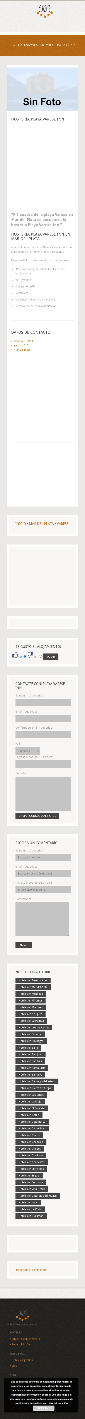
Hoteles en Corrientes (31, 1162)
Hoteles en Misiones (30, 1007)
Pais (17, 743)
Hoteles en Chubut (30, 1148)
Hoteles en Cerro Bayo (32, 1128)
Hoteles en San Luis (30, 1061)
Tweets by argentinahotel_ (31, 1269)
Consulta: (21, 773)
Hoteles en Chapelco (31, 1141)
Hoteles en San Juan (30, 1054)
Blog (14, 1365)
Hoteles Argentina (22, 1360)
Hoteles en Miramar (30, 1000)
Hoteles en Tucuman (31, 1216)
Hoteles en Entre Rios (31, 1168)
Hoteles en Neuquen (30, 1014)
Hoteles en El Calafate (31, 1108)
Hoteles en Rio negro (31, 1041)
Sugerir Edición (21, 1344)
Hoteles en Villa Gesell (32, 1189)
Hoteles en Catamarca (32, 1121)
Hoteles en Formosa (31, 1182)
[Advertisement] (42, 168)
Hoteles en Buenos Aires (33, 980)
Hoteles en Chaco (29, 1135)
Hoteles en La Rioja (30, 1101)
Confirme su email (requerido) (34, 727)
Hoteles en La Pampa (31, 1020)
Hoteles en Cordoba (31, 1155)
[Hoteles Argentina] (42, 17)
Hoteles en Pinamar (30, 1034)
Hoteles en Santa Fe (30, 1074)
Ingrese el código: (33, 757)
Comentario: (23, 899)
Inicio (20, 524)
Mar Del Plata (41, 524)
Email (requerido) (26, 711)
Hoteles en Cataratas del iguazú (38, 1195)
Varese (63, 524)
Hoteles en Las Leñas (31, 1094)
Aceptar (43, 1408)
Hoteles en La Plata (30, 1209)
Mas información (58, 1403)
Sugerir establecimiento (26, 1338)
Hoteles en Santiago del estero (37, 1081)
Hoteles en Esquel (29, 1175)
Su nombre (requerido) (29, 695)
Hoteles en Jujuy (28, 1202)
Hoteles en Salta (28, 1047)
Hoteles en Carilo (29, 1115)
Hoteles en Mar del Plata (33, 987)
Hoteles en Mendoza (31, 993)
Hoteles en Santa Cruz (32, 1067)
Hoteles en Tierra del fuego (35, 1088)
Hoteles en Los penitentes (34, 1027)
